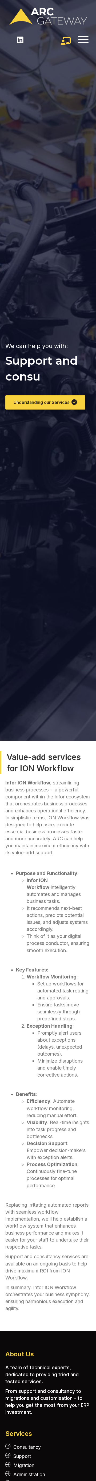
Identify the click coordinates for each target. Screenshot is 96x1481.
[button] (79, 40)
